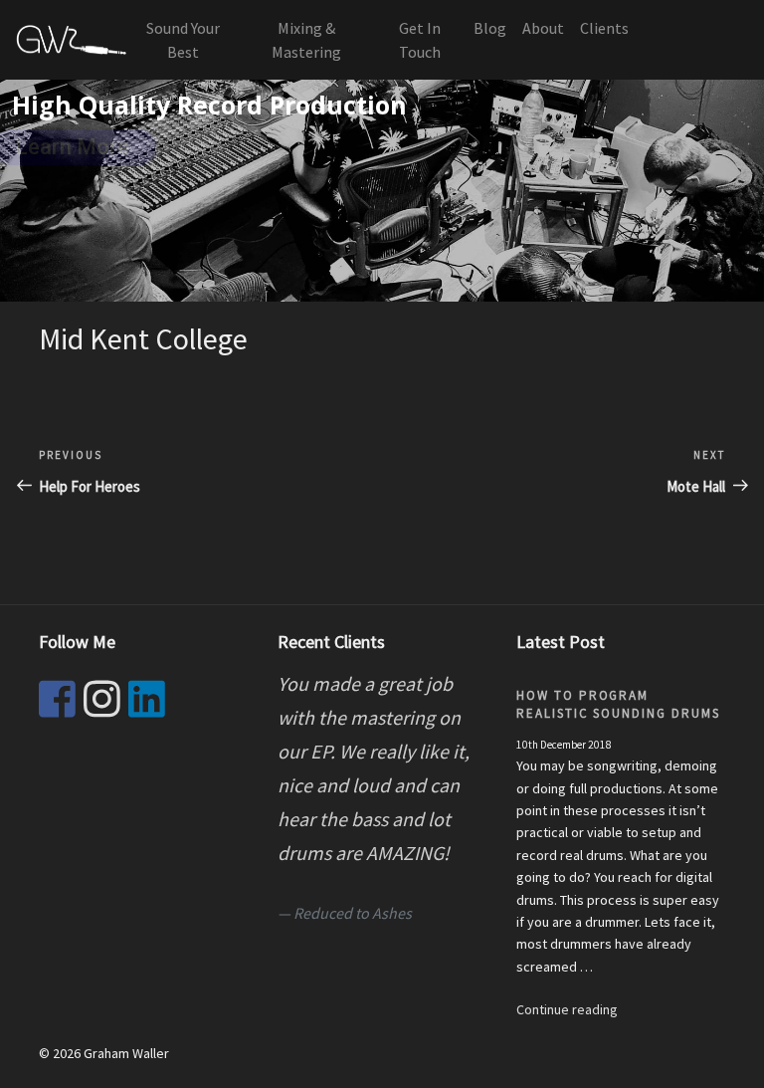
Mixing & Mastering (306, 40)
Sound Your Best (183, 40)
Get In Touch (420, 40)
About (543, 28)
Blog (490, 28)
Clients (604, 28)
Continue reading (567, 1009)
